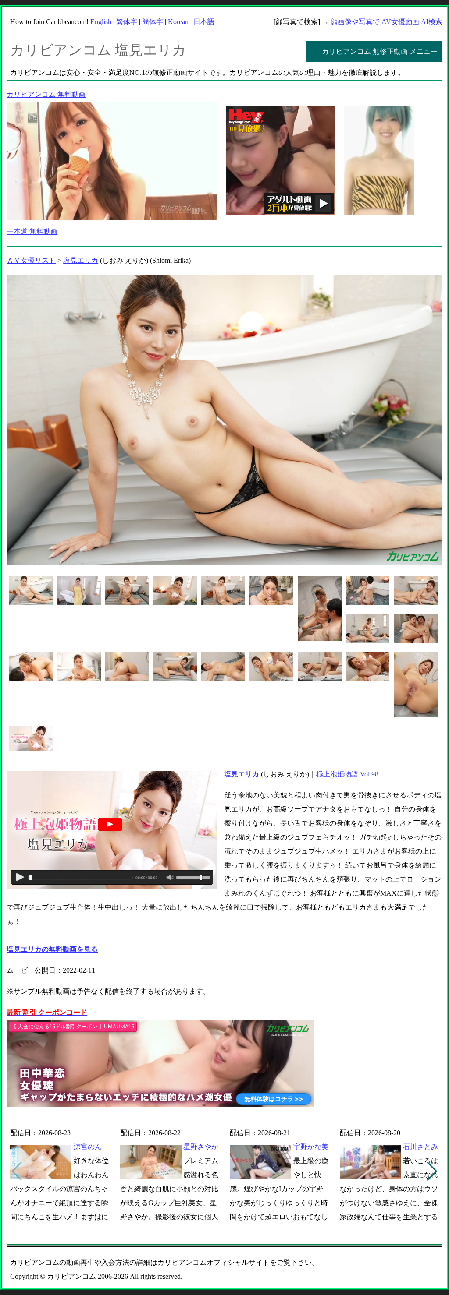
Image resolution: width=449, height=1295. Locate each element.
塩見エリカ (80, 260)
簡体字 (152, 21)
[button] (432, 1171)
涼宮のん (88, 1146)
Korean (178, 21)
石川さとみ (420, 1146)
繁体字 (126, 21)
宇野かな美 (310, 1146)
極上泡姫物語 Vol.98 (347, 774)
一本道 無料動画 (32, 231)
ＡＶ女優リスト (31, 260)
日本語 (203, 21)
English (100, 21)
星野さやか (200, 1146)
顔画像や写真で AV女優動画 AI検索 (386, 21)
